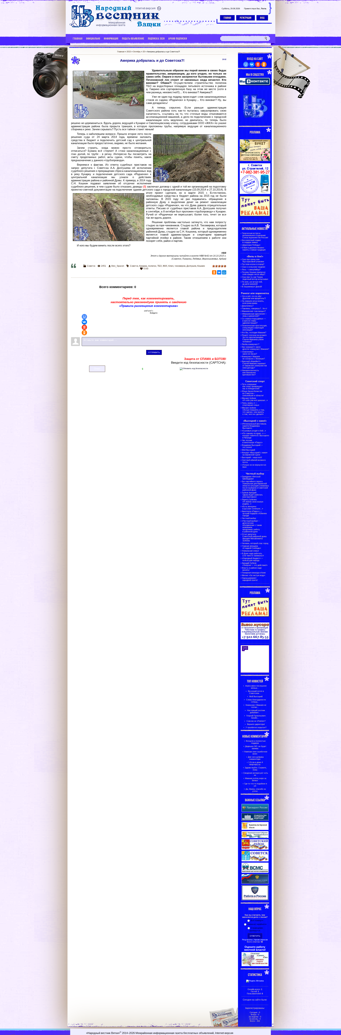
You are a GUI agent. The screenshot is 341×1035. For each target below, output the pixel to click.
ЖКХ (165, 266)
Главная (227, 17)
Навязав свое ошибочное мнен (255, 753)
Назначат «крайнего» (257, 924)
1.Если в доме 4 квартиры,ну (255, 763)
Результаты (247, 940)
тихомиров (180, 266)
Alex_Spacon (117, 266)
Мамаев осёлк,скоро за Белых (255, 779)
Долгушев (191, 266)
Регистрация (245, 17)
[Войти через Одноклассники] (84, 332)
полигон (152, 266)
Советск (91, 266)
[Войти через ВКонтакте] (84, 322)
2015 (129, 52)
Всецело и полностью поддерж (256, 742)
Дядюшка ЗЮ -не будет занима (255, 747)
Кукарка (143, 266)
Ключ (171, 266)
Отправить (154, 352)
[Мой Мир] (224, 272)
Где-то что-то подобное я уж (255, 785)
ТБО (159, 266)
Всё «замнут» (257, 920)
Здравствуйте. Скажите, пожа (256, 769)
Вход (262, 17)
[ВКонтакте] (219, 272)
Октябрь (137, 52)
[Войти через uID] (84, 316)
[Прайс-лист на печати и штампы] (255, 193)
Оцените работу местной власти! (255, 948)
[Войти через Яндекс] (84, 327)
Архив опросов (261, 940)
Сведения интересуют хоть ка (255, 774)
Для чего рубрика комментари (256, 758)
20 (144, 52)
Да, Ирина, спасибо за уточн (256, 790)
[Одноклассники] (214, 272)
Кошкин (201, 266)
